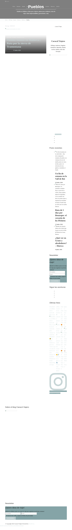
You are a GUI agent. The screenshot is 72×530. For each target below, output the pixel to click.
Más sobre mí (58, 134)
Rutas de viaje (20, 37)
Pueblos (14, 37)
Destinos (18, 6)
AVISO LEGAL (4, 525)
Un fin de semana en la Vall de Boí (61, 176)
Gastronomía (35, 6)
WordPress (31, 523)
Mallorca (29, 6)
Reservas (53, 6)
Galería (57, 6)
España (23, 6)
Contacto (47, 6)
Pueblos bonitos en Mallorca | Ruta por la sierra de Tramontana (24, 43)
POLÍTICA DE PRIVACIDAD (15, 525)
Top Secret (41, 6)
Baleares (9, 37)
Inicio (14, 6)
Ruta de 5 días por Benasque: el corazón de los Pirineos (61, 215)
